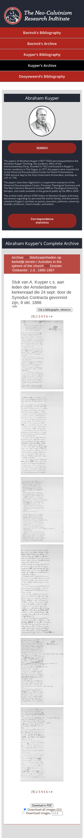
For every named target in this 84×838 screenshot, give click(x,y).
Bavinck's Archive (42, 43)
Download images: (39, 813)
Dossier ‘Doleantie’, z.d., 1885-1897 (37, 268)
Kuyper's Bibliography (42, 54)
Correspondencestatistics (42, 220)
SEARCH (42, 148)
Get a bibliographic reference (54, 309)
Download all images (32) (45, 809)
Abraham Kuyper (42, 98)
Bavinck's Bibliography (42, 32)
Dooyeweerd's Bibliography (42, 76)
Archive (17, 257)
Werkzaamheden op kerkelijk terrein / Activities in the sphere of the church (37, 262)
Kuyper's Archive (42, 65)
